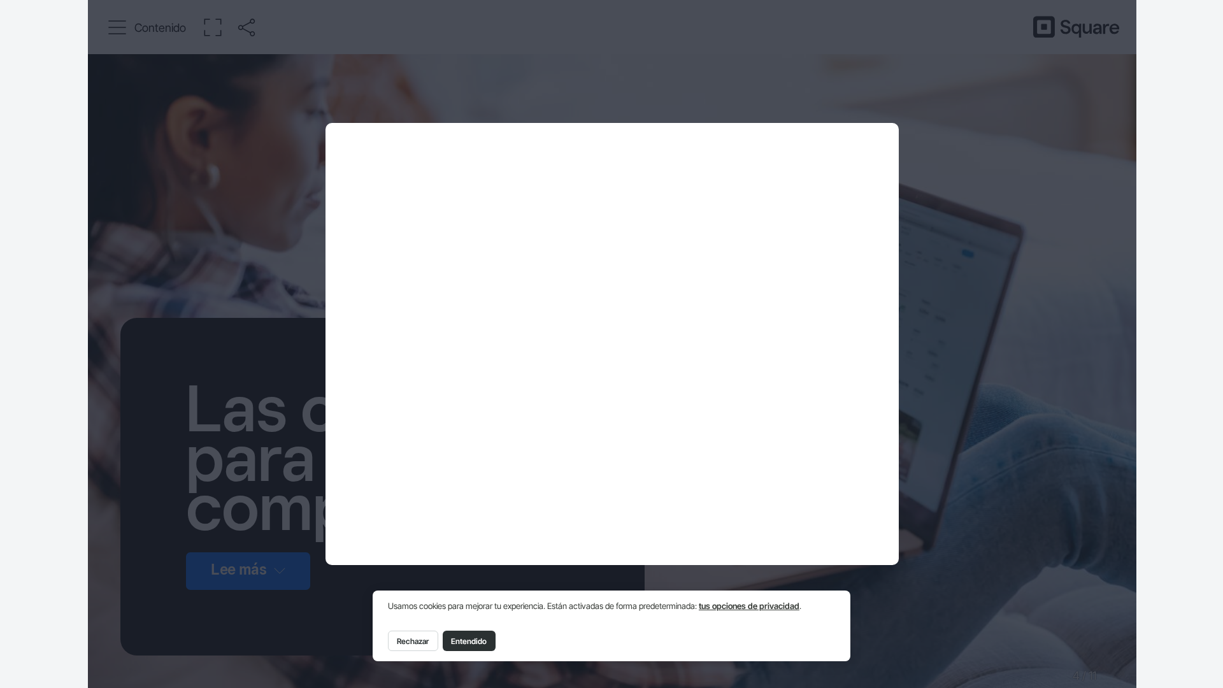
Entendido (469, 641)
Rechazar (413, 641)
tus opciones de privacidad (749, 606)
